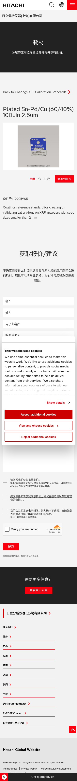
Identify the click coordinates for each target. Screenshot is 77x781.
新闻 (5, 684)
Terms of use (10, 768)
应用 (5, 655)
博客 (5, 665)
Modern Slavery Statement (56, 768)
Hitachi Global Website (21, 750)
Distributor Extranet (14, 703)
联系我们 (7, 627)
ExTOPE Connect (13, 713)
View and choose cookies (36, 425)
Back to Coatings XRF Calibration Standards (34, 92)
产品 (5, 646)
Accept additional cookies (38, 414)
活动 (5, 675)
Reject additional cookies (38, 437)
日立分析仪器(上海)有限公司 (22, 16)
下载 (5, 694)
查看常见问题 (38, 590)
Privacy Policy (29, 768)
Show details (56, 402)
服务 (5, 636)
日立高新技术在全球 (13, 722)
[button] (62, 5)
